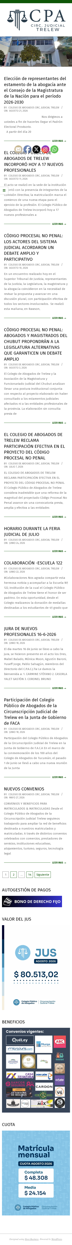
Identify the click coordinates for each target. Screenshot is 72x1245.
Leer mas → (59, 141)
